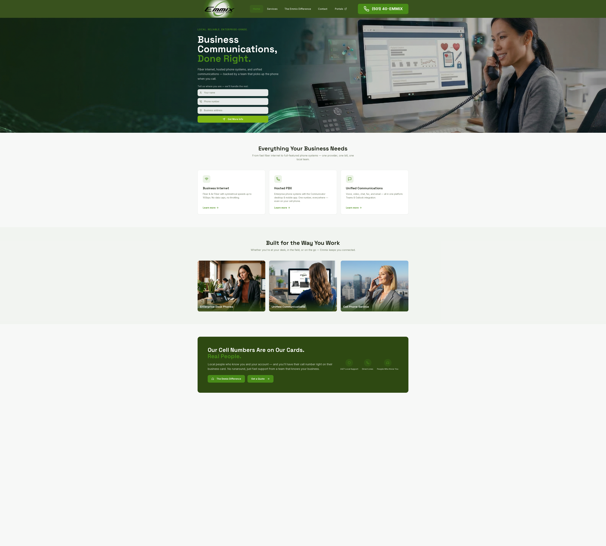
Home (256, 8)
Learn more (209, 207)
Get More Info (235, 119)
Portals (339, 8)
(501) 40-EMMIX (387, 8)
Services (272, 8)
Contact (322, 8)
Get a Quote (258, 378)
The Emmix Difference (297, 8)
